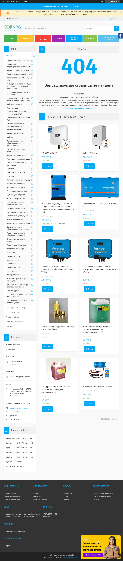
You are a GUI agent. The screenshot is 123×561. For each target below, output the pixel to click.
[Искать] (116, 28)
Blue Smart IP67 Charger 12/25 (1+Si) (98, 387)
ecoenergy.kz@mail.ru (17, 412)
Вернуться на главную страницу (79, 108)
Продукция (25, 39)
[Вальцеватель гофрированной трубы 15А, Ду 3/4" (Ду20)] (58, 310)
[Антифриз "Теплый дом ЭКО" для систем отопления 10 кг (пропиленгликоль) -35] (99, 310)
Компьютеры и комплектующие (19, 180)
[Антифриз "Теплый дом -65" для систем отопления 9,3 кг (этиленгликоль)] (58, 370)
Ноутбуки (10, 176)
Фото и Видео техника (15, 219)
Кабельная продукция (15, 104)
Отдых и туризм (13, 291)
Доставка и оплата (13, 312)
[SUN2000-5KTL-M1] (58, 136)
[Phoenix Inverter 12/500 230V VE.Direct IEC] (99, 187)
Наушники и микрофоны (16, 184)
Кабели (10, 137)
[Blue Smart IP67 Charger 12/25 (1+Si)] (99, 370)
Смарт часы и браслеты (16, 172)
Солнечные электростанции (18, 61)
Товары (9, 56)
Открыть (76, 6)
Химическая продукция (16, 155)
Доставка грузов (10, 493)
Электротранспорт (14, 275)
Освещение (11, 264)
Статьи (65, 496)
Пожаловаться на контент (70, 557)
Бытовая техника (13, 256)
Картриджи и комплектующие (18, 159)
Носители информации (16, 199)
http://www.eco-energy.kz (19, 408)
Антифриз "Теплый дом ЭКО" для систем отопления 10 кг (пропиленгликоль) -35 (97, 329)
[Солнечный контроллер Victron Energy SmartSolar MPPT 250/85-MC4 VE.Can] (58, 250)
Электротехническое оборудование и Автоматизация (15, 143)
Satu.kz (71, 555)
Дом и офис (11, 252)
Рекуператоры (12, 108)
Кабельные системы (15, 133)
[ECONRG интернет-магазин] (12, 30)
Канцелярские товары (16, 249)
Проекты (58, 39)
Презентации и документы (103, 493)
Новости (66, 500)
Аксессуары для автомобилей (18, 212)
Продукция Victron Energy (16, 308)
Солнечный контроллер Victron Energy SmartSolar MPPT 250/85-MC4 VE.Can (57, 269)
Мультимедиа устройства (17, 195)
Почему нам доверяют (108, 39)
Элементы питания (14, 130)
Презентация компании (102, 496)
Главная (10, 39)
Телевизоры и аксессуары (17, 191)
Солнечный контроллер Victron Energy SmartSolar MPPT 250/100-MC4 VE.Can (99, 269)
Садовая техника (13, 267)
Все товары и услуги (109, 419)
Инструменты (12, 271)
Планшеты (11, 169)
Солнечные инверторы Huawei (19, 74)
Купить (49, 166)
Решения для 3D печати (16, 245)
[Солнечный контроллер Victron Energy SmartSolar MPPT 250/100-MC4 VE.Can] (99, 250)
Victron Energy (74, 39)
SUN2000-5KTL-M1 (49, 153)
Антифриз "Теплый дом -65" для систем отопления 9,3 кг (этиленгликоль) (55, 389)
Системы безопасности (16, 208)
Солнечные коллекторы (12, 500)
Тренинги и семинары (12, 496)
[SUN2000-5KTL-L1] (99, 136)
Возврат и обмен (12, 317)
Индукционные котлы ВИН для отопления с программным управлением (19, 86)
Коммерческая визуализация (18, 223)
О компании (42, 39)
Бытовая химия (13, 260)
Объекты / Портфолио (15, 322)
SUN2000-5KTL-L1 (90, 153)
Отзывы (9, 326)
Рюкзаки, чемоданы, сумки (17, 216)
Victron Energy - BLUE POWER (18, 70)
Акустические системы (16, 187)
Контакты (90, 39)
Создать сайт (15, 1)
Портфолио (67, 493)
